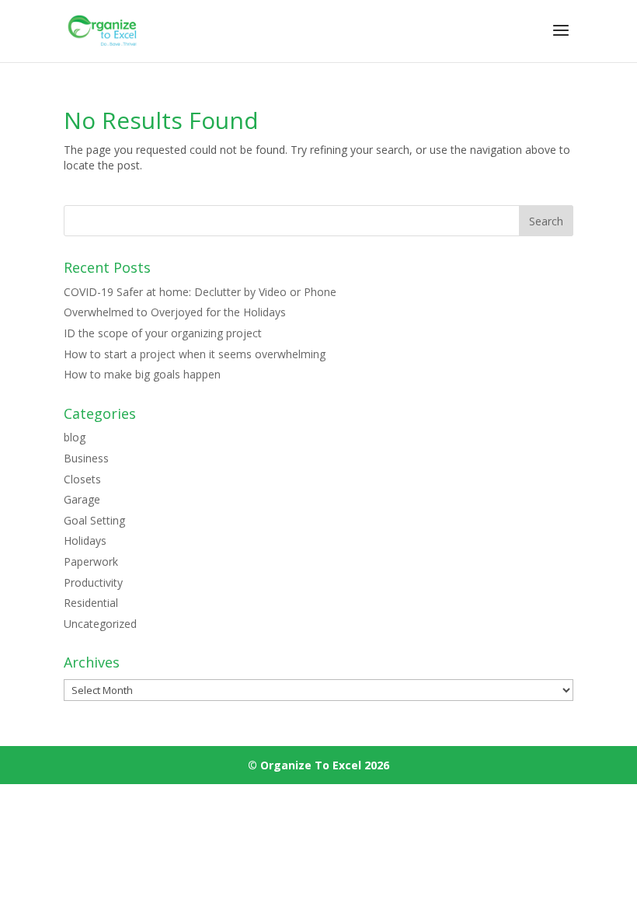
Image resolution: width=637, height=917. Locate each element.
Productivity (93, 582)
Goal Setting (94, 520)
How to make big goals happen (142, 374)
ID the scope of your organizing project (163, 333)
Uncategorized (100, 623)
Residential (91, 602)
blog (74, 437)
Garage (82, 499)
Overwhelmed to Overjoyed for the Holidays (175, 312)
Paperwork (91, 561)
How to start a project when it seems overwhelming (194, 354)
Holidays (85, 540)
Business (86, 458)
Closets (82, 479)
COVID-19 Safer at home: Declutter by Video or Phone (200, 291)
